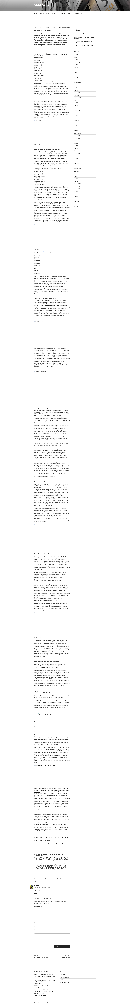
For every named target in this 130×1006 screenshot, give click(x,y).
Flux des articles (65, 977)
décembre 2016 (77, 183)
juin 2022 (76, 100)
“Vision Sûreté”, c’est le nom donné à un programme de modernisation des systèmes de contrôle (52, 790)
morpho (50, 863)
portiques (39, 865)
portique (64, 864)
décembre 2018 (77, 150)
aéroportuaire (50, 857)
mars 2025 (76, 72)
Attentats (39, 854)
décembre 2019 (77, 133)
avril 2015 (76, 206)
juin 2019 (76, 140)
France (42, 13)
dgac (48, 860)
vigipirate (46, 869)
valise (49, 868)
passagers (45, 864)
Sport (82, 13)
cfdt (40, 859)
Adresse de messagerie (41, 932)
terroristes (59, 867)
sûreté (61, 866)
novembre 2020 (77, 118)
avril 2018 (76, 161)
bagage (60, 858)
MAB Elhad (37, 886)
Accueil (36, 13)
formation (65, 860)
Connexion (62, 974)
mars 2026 (76, 59)
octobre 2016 (77, 188)
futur (49, 861)
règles (56, 865)
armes (62, 857)
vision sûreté (53, 869)
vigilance (39, 869)
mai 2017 (76, 176)
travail (65, 867)
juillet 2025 (76, 64)
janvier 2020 (76, 130)
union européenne (41, 868)
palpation (61, 863)
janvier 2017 (76, 181)
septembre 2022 (77, 97)
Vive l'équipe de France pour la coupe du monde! (44, 980)
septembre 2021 (77, 110)
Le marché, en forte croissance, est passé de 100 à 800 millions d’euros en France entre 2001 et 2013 (51, 824)
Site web (36, 939)
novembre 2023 (77, 80)
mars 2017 (76, 178)
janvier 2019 (76, 148)
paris (66, 863)
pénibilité (52, 864)
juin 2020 (76, 123)
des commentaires (65, 979)
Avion (56, 858)
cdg (37, 859)
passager (39, 864)
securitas (50, 866)
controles (64, 859)
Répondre (36, 893)
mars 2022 (76, 102)
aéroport (42, 857)
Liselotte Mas (65, 843)
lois (65, 861)
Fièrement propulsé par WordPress (42, 1002)
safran (38, 866)
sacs (64, 865)
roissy (60, 865)
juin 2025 (76, 67)
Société (60, 854)
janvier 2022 (76, 107)
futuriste (54, 861)
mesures (38, 863)
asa (37, 858)
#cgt (37, 857)
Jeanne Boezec (56, 843)
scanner (43, 866)
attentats (42, 858)
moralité (44, 863)
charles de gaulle (48, 859)
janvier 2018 (76, 163)
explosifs (59, 860)
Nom (36, 925)
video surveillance (58, 868)
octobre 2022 (77, 95)
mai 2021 (76, 115)
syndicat (66, 866)
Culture (77, 13)
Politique (54, 13)
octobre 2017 (77, 171)
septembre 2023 (77, 82)
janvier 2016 (76, 201)
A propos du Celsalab (39, 17)
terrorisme (51, 867)
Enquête (50, 854)
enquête (52, 860)
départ (44, 860)
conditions (57, 859)
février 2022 (76, 105)
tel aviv (38, 867)
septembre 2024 (77, 75)
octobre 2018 (77, 153)
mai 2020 (76, 125)
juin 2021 (75, 113)
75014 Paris (36, 985)
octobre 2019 (77, 138)
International (62, 13)
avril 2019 (76, 145)
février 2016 (76, 199)
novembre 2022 (77, 92)
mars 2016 (76, 196)
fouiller (44, 861)
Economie (70, 13)
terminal (44, 867)
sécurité (56, 866)
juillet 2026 (76, 54)
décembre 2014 (77, 209)
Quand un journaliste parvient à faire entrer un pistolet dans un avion (37, 266)
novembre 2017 (77, 168)
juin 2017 (75, 173)
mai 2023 (76, 87)
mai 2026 (76, 57)
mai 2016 (76, 191)
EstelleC (46, 25)
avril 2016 (76, 193)
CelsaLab (42, 4)
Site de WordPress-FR (65, 982)
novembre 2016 (77, 186)
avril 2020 (76, 128)
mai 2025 (76, 70)
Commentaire (38, 906)
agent (57, 857)
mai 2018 (76, 158)
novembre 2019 (77, 135)
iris (62, 861)
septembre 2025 (77, 62)
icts (59, 861)
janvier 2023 (76, 90)
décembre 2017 (77, 166)
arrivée (66, 857)
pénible (58, 864)
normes (55, 863)
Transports (39, 855)
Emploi (45, 854)
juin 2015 (76, 204)
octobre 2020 (77, 120)
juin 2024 (76, 77)
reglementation (48, 865)
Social (47, 13)
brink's (66, 858)
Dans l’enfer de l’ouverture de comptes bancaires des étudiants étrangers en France (44, 976)
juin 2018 (76, 156)
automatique (50, 858)
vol (59, 869)
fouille (38, 861)
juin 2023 (76, 85)
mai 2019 (76, 143)
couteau (38, 860)
